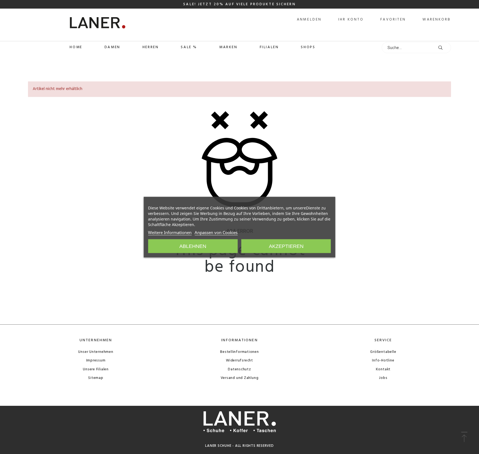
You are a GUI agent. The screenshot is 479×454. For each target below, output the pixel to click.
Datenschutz (239, 369)
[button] (464, 437)
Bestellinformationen (239, 352)
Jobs (383, 378)
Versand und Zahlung (240, 378)
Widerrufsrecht (239, 360)
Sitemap (95, 378)
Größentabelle (383, 352)
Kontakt (383, 369)
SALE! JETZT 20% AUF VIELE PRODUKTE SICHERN (239, 4)
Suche (444, 47)
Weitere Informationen (170, 232)
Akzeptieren (286, 246)
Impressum (96, 360)
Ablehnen (192, 246)
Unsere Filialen (96, 369)
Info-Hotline (383, 360)
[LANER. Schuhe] (76, 24)
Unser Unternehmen (95, 352)
